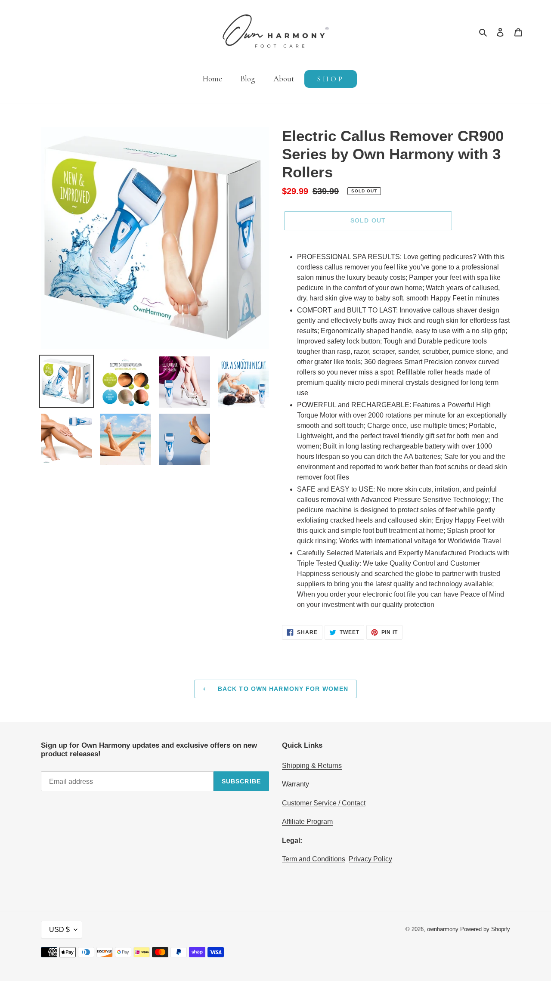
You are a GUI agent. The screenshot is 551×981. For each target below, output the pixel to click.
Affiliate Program (307, 821)
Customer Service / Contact (323, 803)
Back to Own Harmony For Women (282, 688)
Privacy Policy (370, 859)
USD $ (59, 929)
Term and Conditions (313, 859)
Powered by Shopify (485, 929)
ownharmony (442, 929)
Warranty (295, 784)
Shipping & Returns (312, 765)
